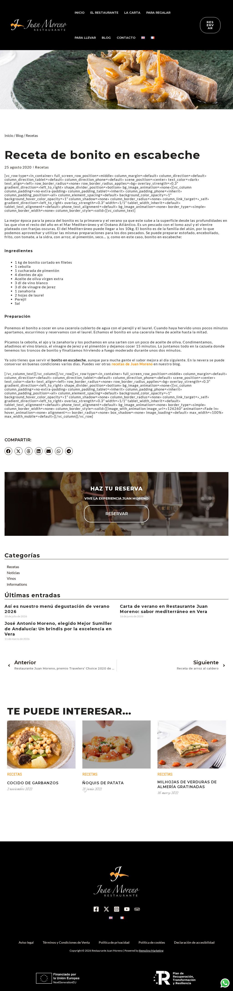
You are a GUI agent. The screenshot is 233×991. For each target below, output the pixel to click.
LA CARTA (132, 12)
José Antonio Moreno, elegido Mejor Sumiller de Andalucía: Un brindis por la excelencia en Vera (58, 629)
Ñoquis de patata (103, 783)
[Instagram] (116, 909)
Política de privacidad (114, 942)
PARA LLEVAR (85, 37)
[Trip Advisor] (137, 909)
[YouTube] (127, 909)
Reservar (116, 513)
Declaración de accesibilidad (194, 942)
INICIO (79, 12)
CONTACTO (126, 37)
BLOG (106, 37)
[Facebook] (96, 909)
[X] (106, 909)
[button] (8, 451)
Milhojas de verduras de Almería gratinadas (187, 784)
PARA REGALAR (158, 12)
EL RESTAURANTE (104, 12)
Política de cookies (152, 942)
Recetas (32, 135)
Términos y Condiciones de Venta (66, 942)
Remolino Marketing (151, 950)
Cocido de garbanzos (33, 783)
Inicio (9, 135)
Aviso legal (26, 942)
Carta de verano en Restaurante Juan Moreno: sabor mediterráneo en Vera (164, 609)
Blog (19, 135)
